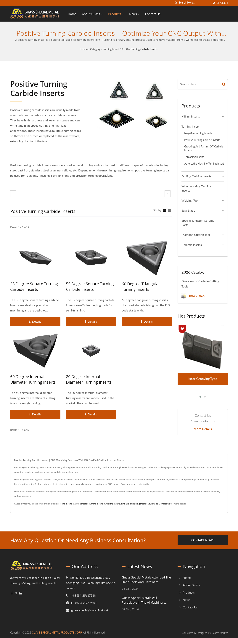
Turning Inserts (96, 504)
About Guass (91, 14)
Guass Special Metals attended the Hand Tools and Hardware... (146, 579)
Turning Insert (111, 49)
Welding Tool (189, 200)
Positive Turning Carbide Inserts (139, 49)
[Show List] (169, 210)
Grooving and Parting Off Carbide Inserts (203, 148)
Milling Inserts (190, 116)
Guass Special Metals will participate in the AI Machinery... (144, 600)
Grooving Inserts (112, 504)
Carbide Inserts (80, 504)
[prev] (13, 193)
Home (72, 14)
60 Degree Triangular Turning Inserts (141, 286)
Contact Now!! (202, 540)
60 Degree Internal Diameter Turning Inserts (33, 379)
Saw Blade (188, 210)
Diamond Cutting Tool (195, 234)
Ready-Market (220, 633)
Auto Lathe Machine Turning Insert (204, 163)
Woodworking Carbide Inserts (196, 188)
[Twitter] (16, 593)
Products (115, 14)
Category (95, 49)
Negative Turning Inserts (198, 133)
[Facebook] (12, 593)
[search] (176, 3)
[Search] (224, 84)
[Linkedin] (20, 593)
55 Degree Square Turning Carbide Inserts (90, 286)
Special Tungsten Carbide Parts (197, 222)
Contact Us (152, 14)
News (133, 14)
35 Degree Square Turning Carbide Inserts (34, 286)
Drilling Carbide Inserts (196, 176)
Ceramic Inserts (191, 244)
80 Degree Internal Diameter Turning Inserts (88, 379)
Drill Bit (125, 504)
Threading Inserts (194, 157)
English (222, 2)
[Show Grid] (164, 210)
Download (196, 296)
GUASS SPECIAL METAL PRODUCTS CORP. (57, 632)
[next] (168, 193)
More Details (203, 429)
